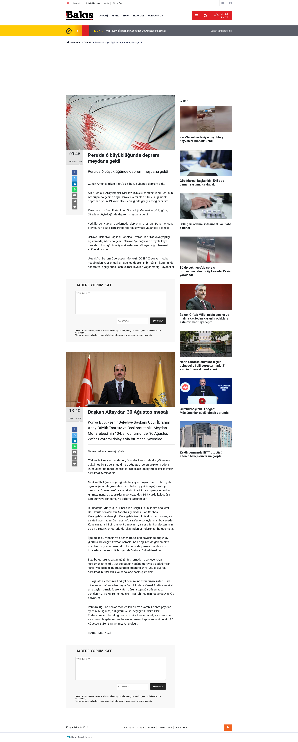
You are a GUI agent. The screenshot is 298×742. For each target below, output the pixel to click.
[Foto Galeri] (230, 3)
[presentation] (77, 31)
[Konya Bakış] (79, 15)
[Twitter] (74, 178)
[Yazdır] (74, 201)
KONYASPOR (155, 15)
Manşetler (77, 3)
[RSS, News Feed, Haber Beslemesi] (228, 727)
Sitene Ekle (117, 3)
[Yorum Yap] (74, 206)
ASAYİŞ (103, 15)
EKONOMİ (138, 15)
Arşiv (106, 3)
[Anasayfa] (68, 3)
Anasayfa (129, 727)
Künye (141, 727)
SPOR (125, 15)
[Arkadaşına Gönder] (74, 195)
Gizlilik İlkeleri (165, 727)
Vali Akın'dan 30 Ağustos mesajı (123, 30)
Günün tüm (221, 30)
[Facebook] (74, 172)
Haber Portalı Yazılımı (81, 737)
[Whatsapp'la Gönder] (74, 189)
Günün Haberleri (93, 3)
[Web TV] (222, 3)
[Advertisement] (149, 67)
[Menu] (196, 16)
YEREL (115, 15)
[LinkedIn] (74, 183)
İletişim (151, 727)
